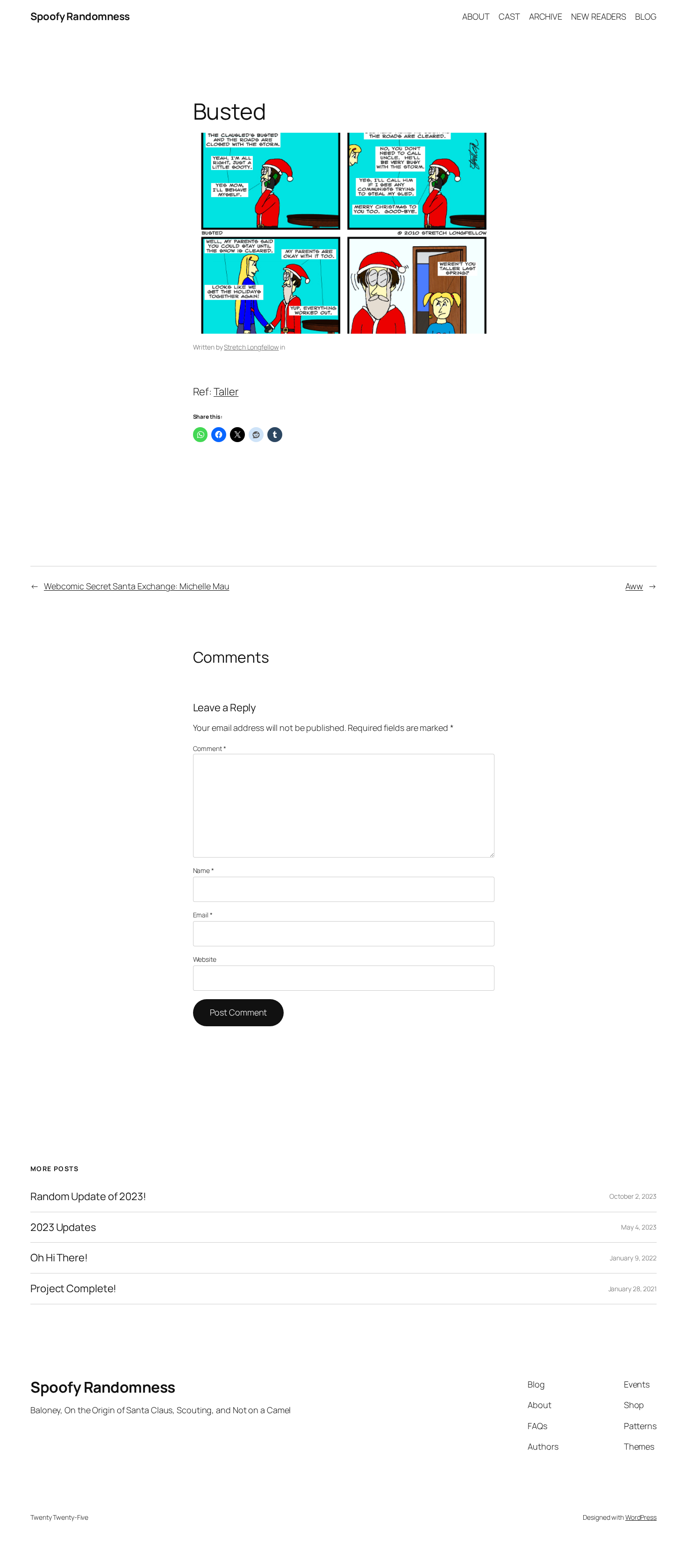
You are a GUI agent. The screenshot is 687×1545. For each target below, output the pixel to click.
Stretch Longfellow (251, 347)
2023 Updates (63, 1227)
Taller (226, 392)
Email (203, 914)
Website (204, 959)
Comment (209, 748)
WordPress (641, 1517)
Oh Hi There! (59, 1258)
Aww (634, 586)
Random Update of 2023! (88, 1196)
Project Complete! (73, 1289)
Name (203, 870)
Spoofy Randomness (80, 16)
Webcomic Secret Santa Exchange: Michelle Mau (136, 586)
